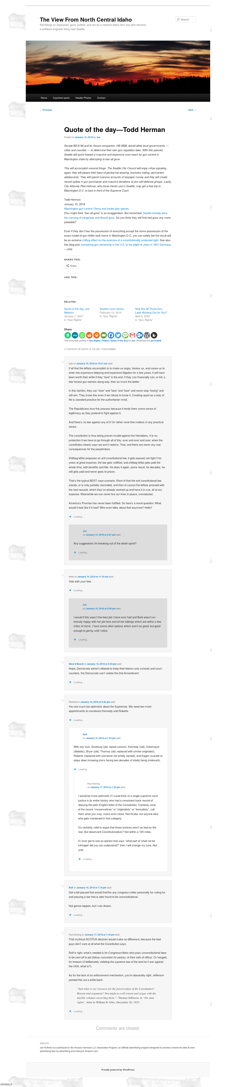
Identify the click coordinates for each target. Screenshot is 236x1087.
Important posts (61, 97)
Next (192, 109)
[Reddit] (89, 335)
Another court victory (112, 309)
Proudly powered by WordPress (118, 1069)
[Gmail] (132, 335)
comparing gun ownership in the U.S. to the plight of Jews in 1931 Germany (126, 244)
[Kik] (154, 335)
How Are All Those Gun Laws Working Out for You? (151, 310)
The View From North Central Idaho (86, 19)
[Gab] (68, 335)
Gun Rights (94, 340)
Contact (101, 97)
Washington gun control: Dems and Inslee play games (96, 208)
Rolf (85, 734)
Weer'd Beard (76, 663)
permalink (156, 340)
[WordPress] (147, 335)
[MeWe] (75, 335)
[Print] (96, 335)
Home (44, 97)
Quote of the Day (119, 340)
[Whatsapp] (82, 335)
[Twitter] (118, 335)
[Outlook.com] (139, 335)
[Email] (103, 335)
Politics (105, 340)
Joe (98, 137)
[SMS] (125, 335)
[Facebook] (111, 335)
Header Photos (83, 97)
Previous (46, 109)
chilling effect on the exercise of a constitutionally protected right (120, 240)
